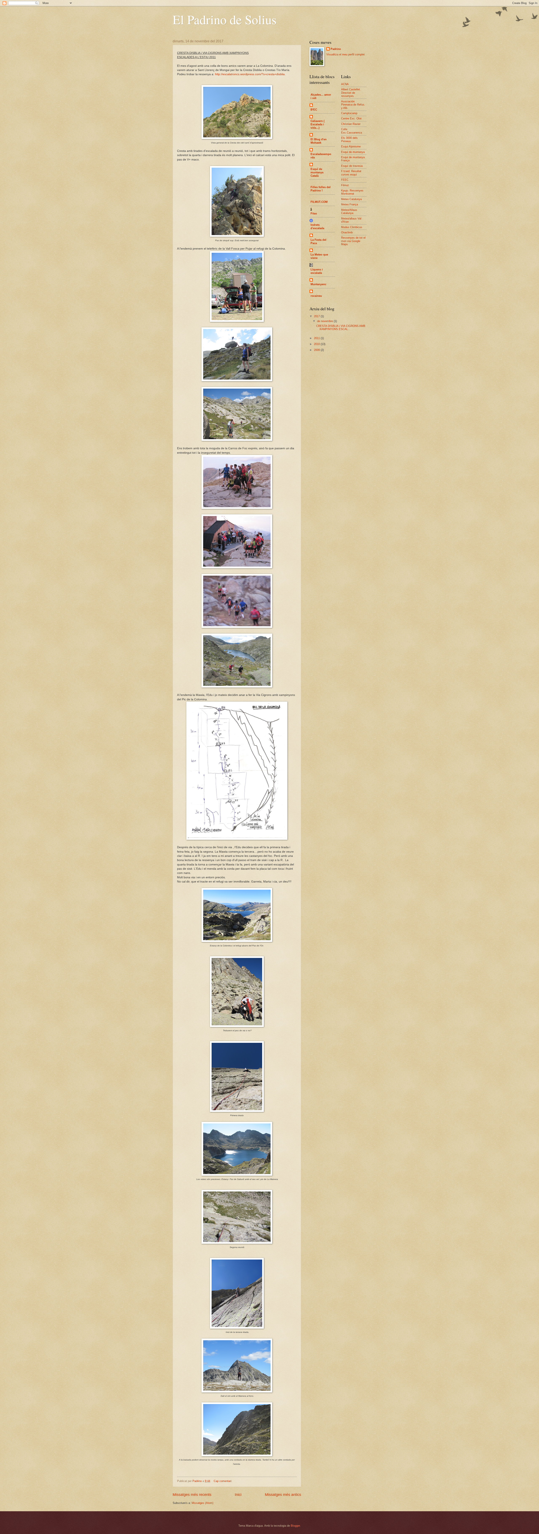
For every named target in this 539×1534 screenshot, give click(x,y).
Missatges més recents (192, 1495)
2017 (317, 316)
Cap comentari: (223, 1481)
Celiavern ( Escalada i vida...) (317, 124)
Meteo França (349, 204)
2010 (317, 344)
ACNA (345, 84)
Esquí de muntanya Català (317, 172)
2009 (317, 350)
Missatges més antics (283, 1495)
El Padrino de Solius (224, 19)
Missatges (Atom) (202, 1503)
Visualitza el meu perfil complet (345, 54)
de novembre (325, 321)
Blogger (295, 1525)
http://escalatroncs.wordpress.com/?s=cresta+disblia (250, 74)
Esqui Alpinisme (351, 146)
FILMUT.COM (319, 201)
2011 (317, 338)
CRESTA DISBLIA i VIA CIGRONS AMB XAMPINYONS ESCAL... (340, 327)
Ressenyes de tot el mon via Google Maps (353, 241)
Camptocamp (349, 113)
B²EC (314, 109)
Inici (238, 1495)
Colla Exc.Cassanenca (351, 131)
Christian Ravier (350, 124)
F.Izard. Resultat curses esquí (351, 173)
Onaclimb (347, 232)
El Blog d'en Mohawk (319, 141)
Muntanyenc (318, 284)
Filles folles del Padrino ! (321, 189)
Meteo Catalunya (351, 199)
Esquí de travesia (352, 165)
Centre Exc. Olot (351, 118)
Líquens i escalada (317, 271)
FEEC (344, 179)
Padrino (336, 49)
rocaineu (316, 295)
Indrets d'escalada (317, 226)
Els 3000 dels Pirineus (349, 139)
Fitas (314, 213)
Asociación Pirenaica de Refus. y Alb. (353, 105)
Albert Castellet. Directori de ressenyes (351, 93)
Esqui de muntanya (353, 152)
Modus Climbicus (351, 227)
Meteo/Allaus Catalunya (349, 211)
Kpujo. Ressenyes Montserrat (352, 192)
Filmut (345, 185)
